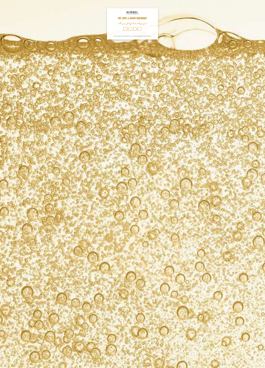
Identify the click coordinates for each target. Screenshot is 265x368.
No (137, 29)
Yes (127, 29)
